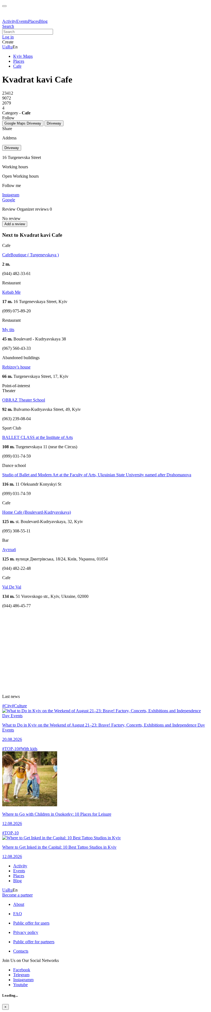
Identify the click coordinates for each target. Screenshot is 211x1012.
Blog (43, 21)
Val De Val (11, 587)
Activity (9, 21)
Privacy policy (25, 932)
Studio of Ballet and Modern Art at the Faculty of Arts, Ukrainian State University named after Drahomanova (96, 474)
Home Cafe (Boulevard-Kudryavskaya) (36, 512)
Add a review (14, 224)
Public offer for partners (33, 941)
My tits (8, 329)
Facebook (21, 969)
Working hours (26, 176)
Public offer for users (31, 923)
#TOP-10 (10, 748)
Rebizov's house (16, 367)
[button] (8, 37)
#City (7, 705)
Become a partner (17, 895)
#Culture (19, 705)
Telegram (21, 974)
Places (33, 21)
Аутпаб (9, 549)
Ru (10, 47)
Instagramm (23, 979)
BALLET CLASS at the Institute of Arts (37, 437)
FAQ (17, 913)
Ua (4, 47)
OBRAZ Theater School (23, 400)
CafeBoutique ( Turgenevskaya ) (30, 254)
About (18, 904)
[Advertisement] (105, 651)
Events (22, 21)
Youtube (20, 984)
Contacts (20, 951)
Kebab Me (11, 292)
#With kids (28, 748)
